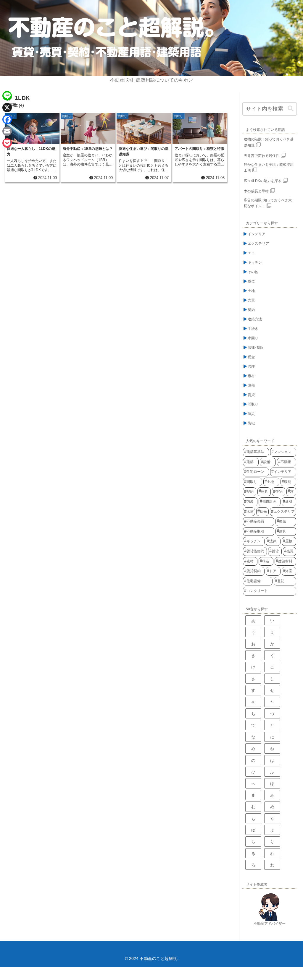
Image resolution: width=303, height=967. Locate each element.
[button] (290, 108)
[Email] (7, 131)
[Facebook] (7, 119)
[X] (7, 107)
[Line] (7, 96)
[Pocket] (7, 143)
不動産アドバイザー (270, 923)
